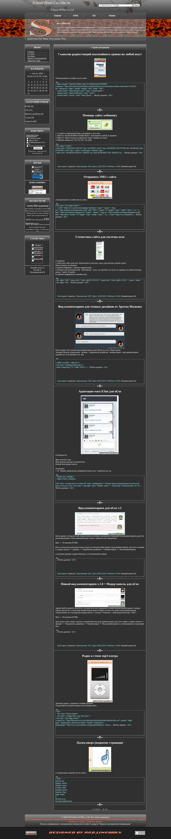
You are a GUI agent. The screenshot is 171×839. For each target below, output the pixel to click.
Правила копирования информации (115, 824)
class (33, 215)
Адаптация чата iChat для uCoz (100, 391)
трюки (28, 219)
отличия (37, 215)
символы (36, 227)
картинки (46, 224)
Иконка (27, 211)
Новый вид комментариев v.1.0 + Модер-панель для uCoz (100, 584)
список (31, 227)
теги (29, 223)
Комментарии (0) (128, 166)
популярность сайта (40, 208)
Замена (41, 224)
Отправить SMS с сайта (100, 176)
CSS (94, 16)
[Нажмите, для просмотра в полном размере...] (100, 348)
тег (37, 231)
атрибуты (43, 215)
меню (33, 219)
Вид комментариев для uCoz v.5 (99, 508)
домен (27, 208)
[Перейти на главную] (53, 11)
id (47, 215)
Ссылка (37, 229)
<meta (29, 205)
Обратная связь (33, 61)
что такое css (40, 213)
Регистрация (54, 39)
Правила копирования (36, 58)
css (46, 218)
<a (40, 229)
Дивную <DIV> (33, 140)
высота (29, 215)
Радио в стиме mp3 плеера (100, 655)
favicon (40, 211)
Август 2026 (37, 73)
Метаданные (41, 205)
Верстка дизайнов (32, 114)
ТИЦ (48, 208)
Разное (112, 16)
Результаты (33, 151)
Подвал (46, 213)
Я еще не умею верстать (37, 146)
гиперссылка (45, 229)
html (36, 223)
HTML (75, 16)
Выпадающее (39, 219)
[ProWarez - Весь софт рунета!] (37, 174)
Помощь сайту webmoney (100, 115)
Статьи (28, 118)
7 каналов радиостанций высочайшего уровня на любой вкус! (100, 54)
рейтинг (31, 208)
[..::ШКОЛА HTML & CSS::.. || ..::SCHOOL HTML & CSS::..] (37, 189)
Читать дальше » (101, 95)
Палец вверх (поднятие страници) (100, 742)
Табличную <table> (35, 138)
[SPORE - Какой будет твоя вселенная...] (37, 178)
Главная (57, 16)
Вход (63, 39)
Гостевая (31, 56)
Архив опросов (41, 151)
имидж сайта (34, 211)
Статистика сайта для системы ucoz (100, 236)
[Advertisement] (100, 102)
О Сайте (30, 54)
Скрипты (29, 121)
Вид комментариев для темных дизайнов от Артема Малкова (100, 306)
